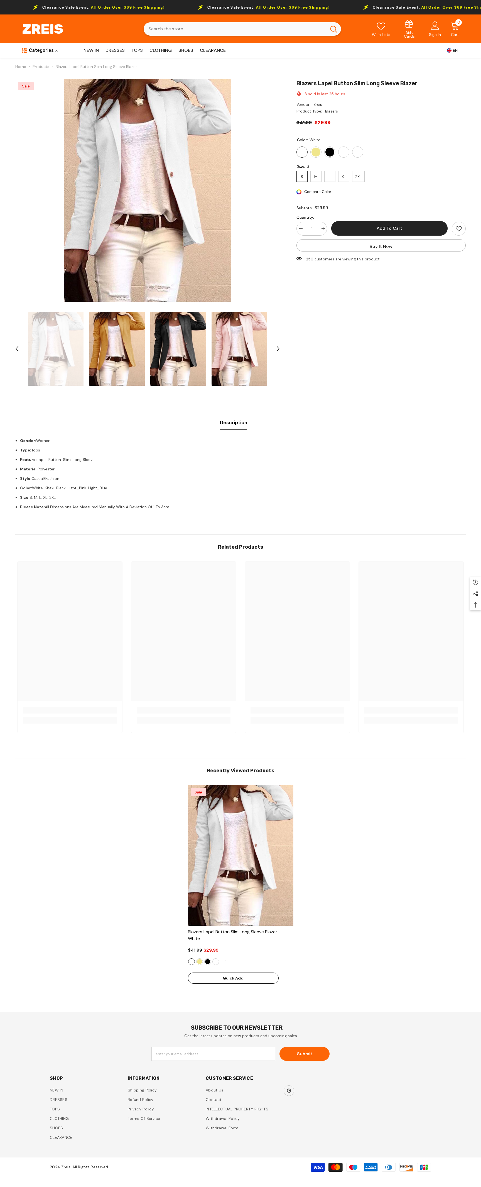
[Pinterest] (289, 1090)
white (191, 961)
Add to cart (389, 228)
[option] (147, 190)
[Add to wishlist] (459, 229)
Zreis (317, 104)
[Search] (242, 29)
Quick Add (233, 978)
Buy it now (381, 246)
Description (233, 422)
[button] (17, 349)
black (207, 961)
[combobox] (235, 29)
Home (20, 66)
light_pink (215, 961)
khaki (199, 961)
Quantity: (305, 217)
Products (41, 66)
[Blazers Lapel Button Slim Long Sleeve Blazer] (240, 855)
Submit (304, 1054)
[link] (409, 28)
